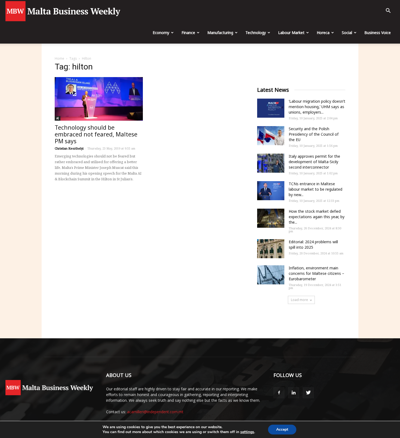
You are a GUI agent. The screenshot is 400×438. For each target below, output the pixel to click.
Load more (299, 299)
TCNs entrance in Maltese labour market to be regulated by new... (315, 189)
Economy (161, 32)
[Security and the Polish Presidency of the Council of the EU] (270, 135)
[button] (388, 11)
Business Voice (377, 32)
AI (57, 118)
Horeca (323, 32)
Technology (255, 32)
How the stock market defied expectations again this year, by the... (316, 217)
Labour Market (291, 32)
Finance (188, 32)
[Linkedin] (293, 392)
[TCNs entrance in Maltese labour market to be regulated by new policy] (270, 190)
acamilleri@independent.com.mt (155, 411)
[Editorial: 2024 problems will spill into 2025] (270, 248)
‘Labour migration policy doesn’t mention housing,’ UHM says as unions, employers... (317, 107)
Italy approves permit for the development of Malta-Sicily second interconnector (314, 162)
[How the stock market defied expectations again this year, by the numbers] (270, 218)
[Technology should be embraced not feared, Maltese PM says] (99, 99)
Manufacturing (220, 32)
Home (59, 58)
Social (347, 32)
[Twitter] (308, 392)
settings (247, 432)
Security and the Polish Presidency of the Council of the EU (314, 134)
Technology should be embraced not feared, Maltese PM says (96, 134)
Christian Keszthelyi (69, 148)
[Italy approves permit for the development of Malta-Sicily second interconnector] (270, 163)
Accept (282, 429)
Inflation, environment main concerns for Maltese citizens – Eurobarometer (316, 273)
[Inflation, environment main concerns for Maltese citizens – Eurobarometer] (270, 274)
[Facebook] (278, 392)
